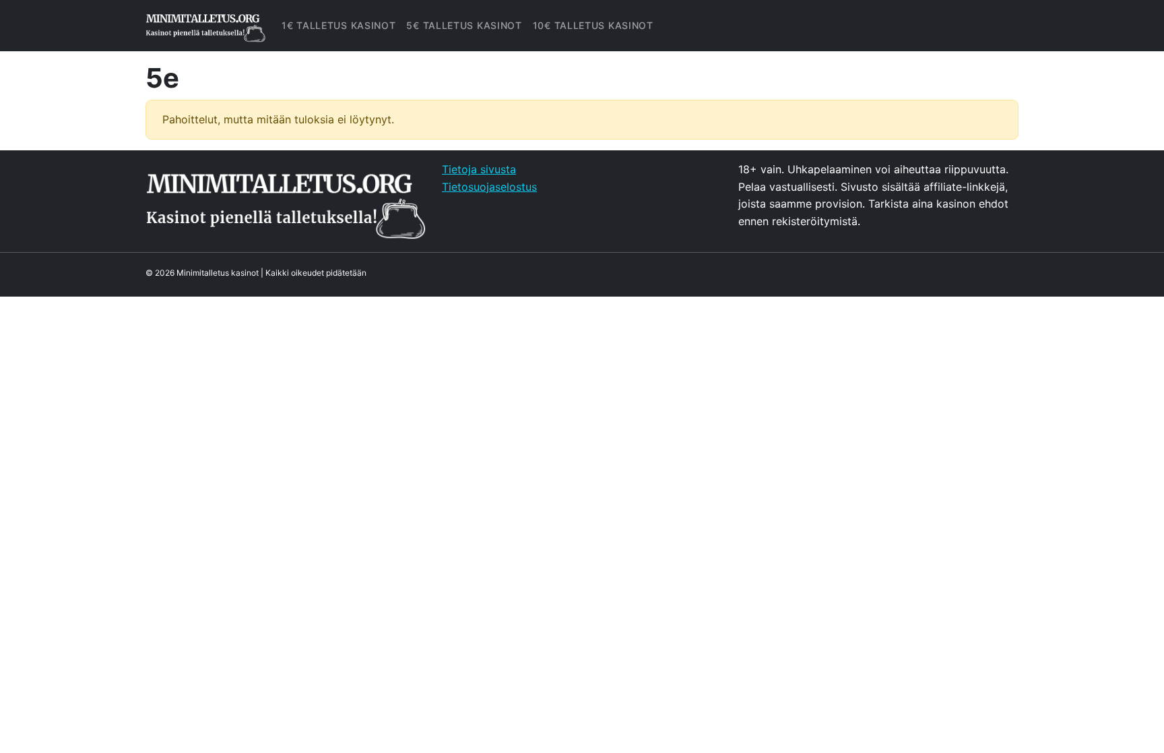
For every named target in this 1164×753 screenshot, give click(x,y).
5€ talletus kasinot (463, 25)
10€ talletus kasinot (593, 25)
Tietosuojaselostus (489, 186)
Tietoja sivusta (479, 169)
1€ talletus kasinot (338, 25)
